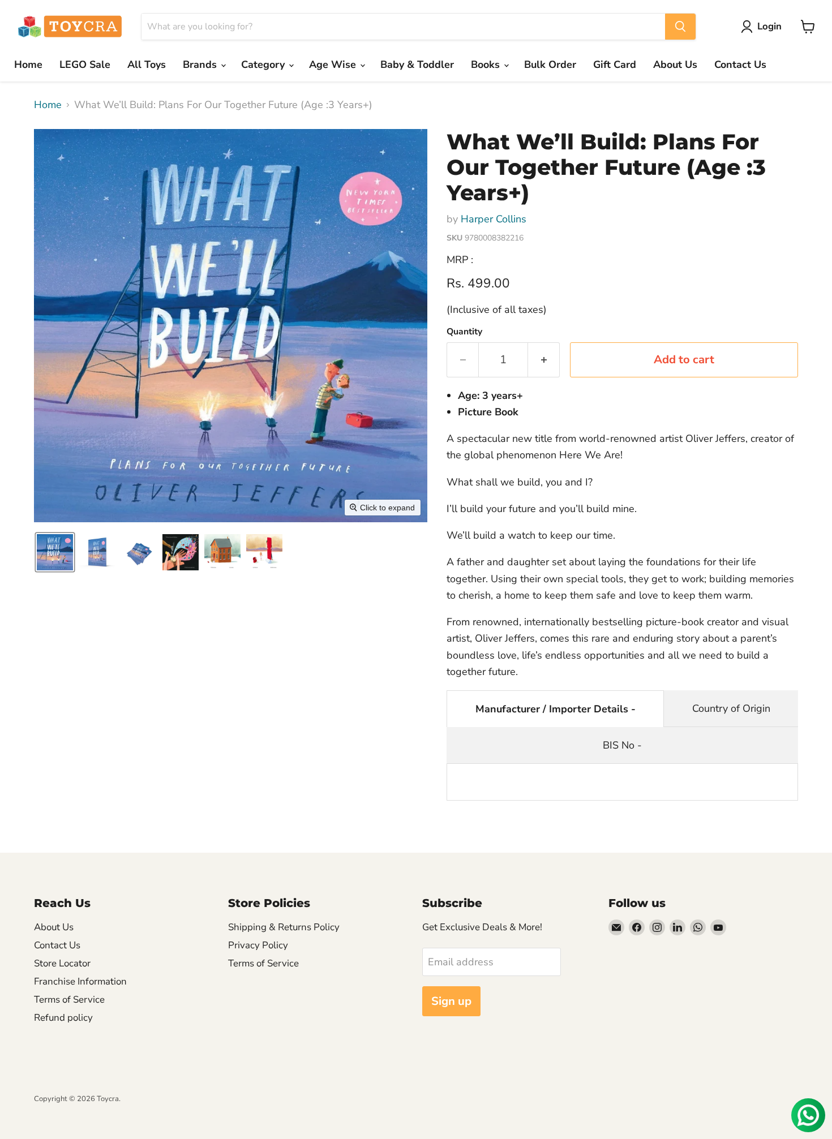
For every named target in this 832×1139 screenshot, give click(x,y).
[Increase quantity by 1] (544, 359)
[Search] (680, 27)
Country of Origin (731, 708)
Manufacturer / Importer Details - (555, 709)
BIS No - (622, 745)
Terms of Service (69, 999)
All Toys (146, 64)
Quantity (464, 331)
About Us (675, 64)
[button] (764, 26)
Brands (201, 64)
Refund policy (63, 1017)
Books (487, 64)
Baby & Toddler (417, 64)
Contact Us (740, 64)
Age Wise (334, 64)
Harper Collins (493, 219)
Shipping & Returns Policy (284, 927)
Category (264, 64)
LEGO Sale (84, 64)
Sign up (451, 1001)
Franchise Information (80, 981)
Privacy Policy (258, 945)
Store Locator (62, 963)
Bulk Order (550, 64)
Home (28, 64)
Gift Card (614, 64)
